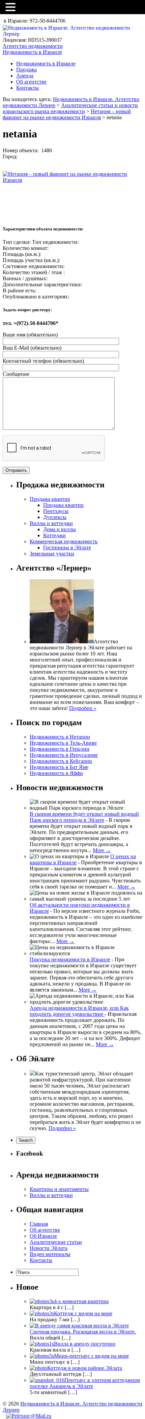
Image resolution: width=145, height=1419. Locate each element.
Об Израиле (43, 1236)
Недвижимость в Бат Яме (59, 767)
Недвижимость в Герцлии (59, 749)
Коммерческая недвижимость (63, 541)
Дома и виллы (59, 529)
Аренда (24, 75)
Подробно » (82, 708)
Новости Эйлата (48, 1248)
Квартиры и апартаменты (59, 1189)
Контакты (27, 88)
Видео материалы (50, 1254)
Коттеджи (54, 535)
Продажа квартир (50, 499)
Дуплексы (54, 517)
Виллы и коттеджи (51, 523)
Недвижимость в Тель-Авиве (63, 743)
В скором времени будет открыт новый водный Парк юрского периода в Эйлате (84, 817)
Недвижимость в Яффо (56, 773)
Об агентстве (31, 82)
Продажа (26, 69)
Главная (39, 1224)
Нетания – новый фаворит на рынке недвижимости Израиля (67, 114)
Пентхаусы (55, 511)
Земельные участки (52, 553)
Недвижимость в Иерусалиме (64, 755)
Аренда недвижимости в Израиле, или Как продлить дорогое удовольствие (79, 1011)
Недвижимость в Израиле (46, 63)
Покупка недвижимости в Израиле (70, 959)
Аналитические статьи (56, 1242)
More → (102, 850)
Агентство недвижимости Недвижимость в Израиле (33, 49)
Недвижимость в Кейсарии (61, 761)
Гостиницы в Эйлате (67, 547)
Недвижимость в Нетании (60, 737)
